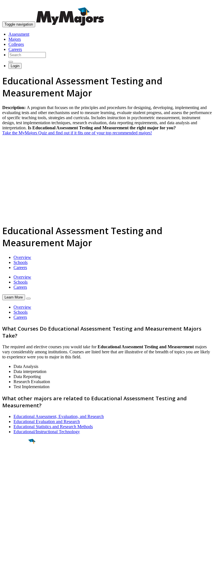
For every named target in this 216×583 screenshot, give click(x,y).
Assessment (18, 34)
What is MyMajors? (19, 517)
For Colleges (13, 527)
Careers (15, 49)
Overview (22, 257)
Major (15, 460)
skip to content (202, 4)
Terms (7, 575)
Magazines (11, 532)
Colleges (16, 44)
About (9, 506)
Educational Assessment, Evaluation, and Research (59, 416)
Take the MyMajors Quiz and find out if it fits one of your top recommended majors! (77, 132)
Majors (14, 39)
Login (15, 66)
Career (16, 485)
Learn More (13, 297)
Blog (6, 542)
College (17, 472)
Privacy (23, 575)
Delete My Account (19, 537)
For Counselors (16, 522)
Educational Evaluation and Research (47, 421)
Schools (21, 262)
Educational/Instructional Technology (47, 431)
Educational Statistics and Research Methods (53, 426)
